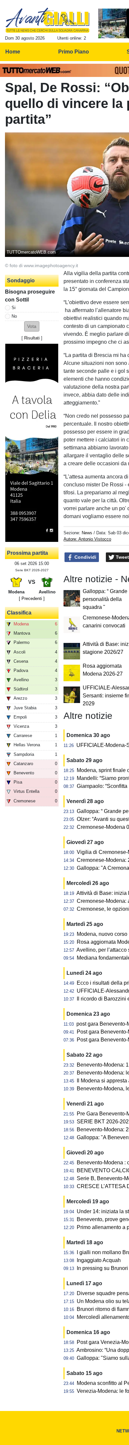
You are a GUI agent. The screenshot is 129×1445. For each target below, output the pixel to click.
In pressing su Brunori (102, 1268)
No (14, 316)
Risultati (32, 337)
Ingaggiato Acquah (99, 1260)
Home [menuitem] (12, 51)
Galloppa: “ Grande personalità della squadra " (105, 599)
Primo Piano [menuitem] (73, 51)
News (87, 532)
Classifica (19, 613)
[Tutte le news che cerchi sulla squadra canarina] (47, 20)
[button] (31, 326)
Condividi (84, 557)
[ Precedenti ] (32, 598)
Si (14, 307)
